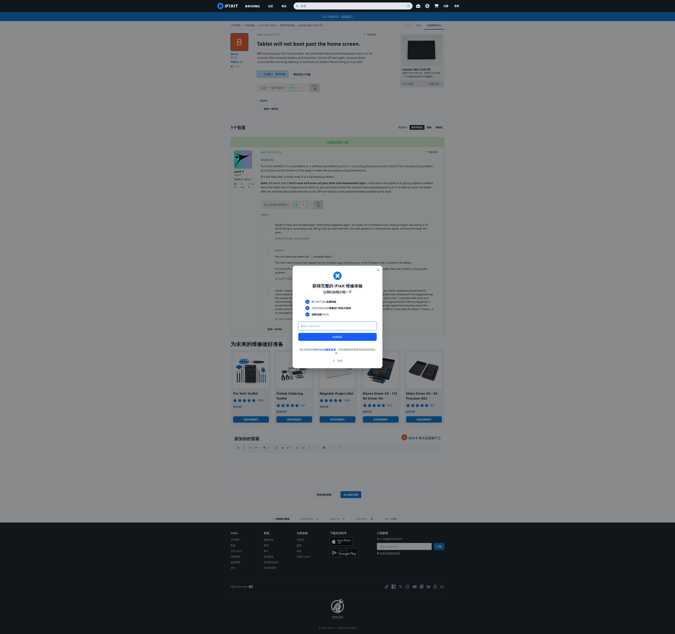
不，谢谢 (337, 360)
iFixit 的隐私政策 (326, 349)
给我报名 (337, 337)
